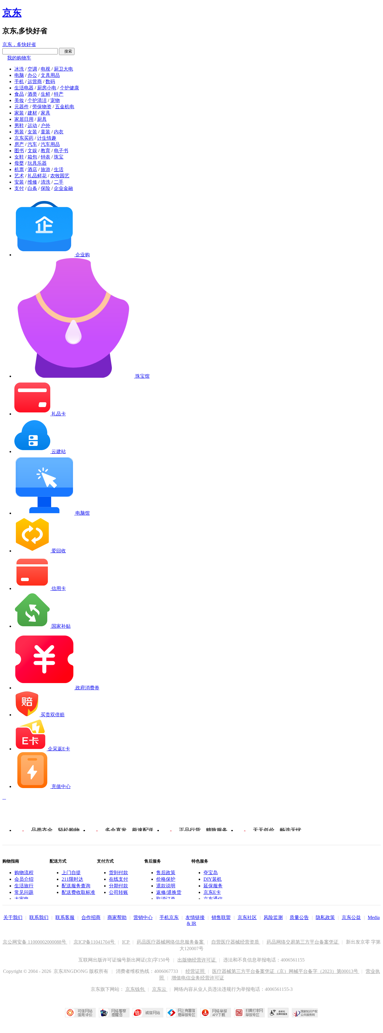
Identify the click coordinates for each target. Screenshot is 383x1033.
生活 (58, 169)
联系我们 (38, 917)
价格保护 (165, 879)
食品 (19, 94)
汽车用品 (50, 144)
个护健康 (69, 87)
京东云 (160, 989)
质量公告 (299, 917)
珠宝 (58, 156)
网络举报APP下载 (215, 1012)
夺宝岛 (210, 872)
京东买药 (24, 138)
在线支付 (118, 879)
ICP (126, 941)
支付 (19, 188)
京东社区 (247, 917)
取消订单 (165, 898)
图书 (19, 150)
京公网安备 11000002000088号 (35, 941)
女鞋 (19, 156)
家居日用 (24, 119)
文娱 (32, 150)
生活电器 (24, 87)
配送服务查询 (76, 885)
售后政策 (165, 872)
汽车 (32, 144)
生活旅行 (24, 885)
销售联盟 (221, 917)
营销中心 (143, 917)
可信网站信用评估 (80, 1012)
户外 (45, 125)
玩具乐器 (37, 163)
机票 (19, 169)
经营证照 (196, 971)
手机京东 (169, 917)
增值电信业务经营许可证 (197, 977)
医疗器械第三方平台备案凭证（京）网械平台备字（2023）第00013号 (285, 971)
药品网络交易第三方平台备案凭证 (303, 941)
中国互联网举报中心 (181, 1012)
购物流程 (24, 872)
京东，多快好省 (19, 44)
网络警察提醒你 (114, 1012)
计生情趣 (46, 138)
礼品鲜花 (37, 175)
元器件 (21, 106)
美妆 (19, 100)
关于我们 (12, 917)
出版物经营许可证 (197, 959)
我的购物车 (19, 57)
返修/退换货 (168, 892)
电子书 (61, 150)
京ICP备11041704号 (95, 941)
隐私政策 (325, 917)
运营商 (35, 81)
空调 (32, 68)
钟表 (45, 156)
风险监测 (273, 917)
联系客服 (65, 917)
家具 (45, 112)
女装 (32, 131)
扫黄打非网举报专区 (249, 1012)
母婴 (19, 163)
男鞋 (19, 125)
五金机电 (64, 106)
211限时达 (72, 879)
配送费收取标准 (78, 892)
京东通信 (213, 898)
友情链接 (195, 917)
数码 (50, 81)
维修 (32, 182)
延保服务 (213, 885)
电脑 (19, 75)
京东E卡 (212, 892)
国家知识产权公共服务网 (305, 1012)
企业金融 (63, 188)
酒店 (32, 169)
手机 (19, 81)
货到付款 (118, 872)
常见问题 (24, 892)
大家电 (21, 898)
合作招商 (91, 917)
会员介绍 (24, 879)
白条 (32, 188)
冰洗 (19, 68)
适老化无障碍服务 (278, 1012)
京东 (12, 12)
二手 (58, 182)
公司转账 (118, 892)
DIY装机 (212, 879)
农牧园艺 (59, 175)
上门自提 (71, 872)
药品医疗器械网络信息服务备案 (171, 941)
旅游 (45, 169)
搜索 (66, 51)
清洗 (45, 182)
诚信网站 (148, 1012)
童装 (45, 131)
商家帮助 (117, 917)
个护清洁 (37, 100)
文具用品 (50, 75)
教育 (45, 150)
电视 (45, 68)
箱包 (32, 156)
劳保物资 (41, 106)
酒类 (32, 94)
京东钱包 (135, 989)
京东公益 (351, 917)
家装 (19, 112)
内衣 (58, 131)
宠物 (55, 100)
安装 (19, 182)
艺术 (19, 175)
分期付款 (118, 885)
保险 (45, 188)
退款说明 (165, 885)
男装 (19, 131)
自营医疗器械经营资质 (235, 941)
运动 (32, 125)
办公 (32, 75)
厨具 (42, 119)
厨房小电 (46, 87)
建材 (32, 112)
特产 (58, 94)
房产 (19, 144)
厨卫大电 (63, 68)
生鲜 (45, 94)
